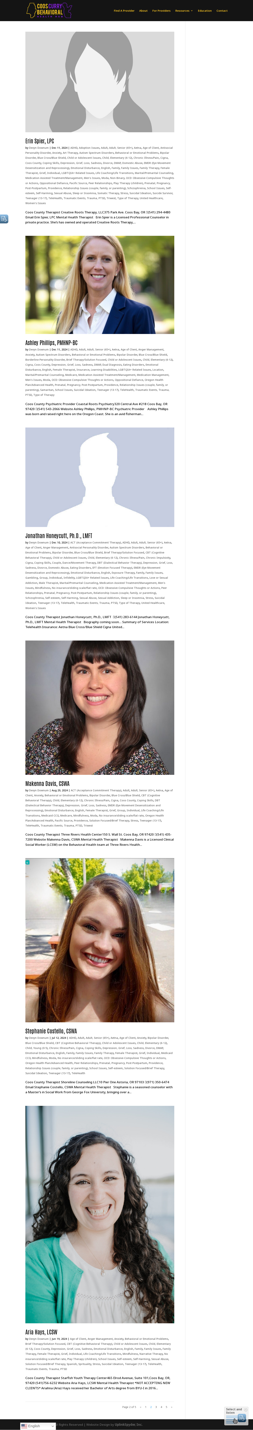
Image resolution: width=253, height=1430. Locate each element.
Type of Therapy (127, 198)
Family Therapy (149, 168)
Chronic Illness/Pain (146, 157)
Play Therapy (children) (128, 183)
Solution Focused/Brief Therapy (109, 820)
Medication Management (153, 375)
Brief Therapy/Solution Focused (86, 359)
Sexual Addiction (108, 598)
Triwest (111, 198)
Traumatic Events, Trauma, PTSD (84, 198)
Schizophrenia (136, 188)
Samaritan (47, 390)
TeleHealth (55, 198)
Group (43, 577)
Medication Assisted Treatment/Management (53, 178)
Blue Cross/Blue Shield (51, 157)
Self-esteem (52, 598)
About (143, 10)
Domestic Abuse (132, 163)
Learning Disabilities (104, 369)
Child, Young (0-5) (36, 1048)
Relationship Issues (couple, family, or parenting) (94, 188)
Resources (182, 10)
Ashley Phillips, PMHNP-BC (51, 342)
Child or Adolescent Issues (84, 157)
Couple (56, 562)
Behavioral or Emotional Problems (137, 152)
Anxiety (56, 152)
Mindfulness (42, 588)
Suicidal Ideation (140, 193)
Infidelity (69, 577)
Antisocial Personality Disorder (89, 547)
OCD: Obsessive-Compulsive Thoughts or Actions (82, 380)
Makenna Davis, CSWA (47, 783)
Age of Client (151, 147)
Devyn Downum (39, 147)
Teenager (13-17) (36, 198)
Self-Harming (44, 193)
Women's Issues (35, 203)
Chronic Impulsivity (158, 557)
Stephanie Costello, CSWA (51, 1030)
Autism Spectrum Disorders (96, 152)
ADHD (73, 147)
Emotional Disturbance (85, 168)
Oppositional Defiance (54, 183)
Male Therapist (48, 583)
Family (116, 168)
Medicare (71, 375)
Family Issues (129, 168)
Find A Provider (124, 10)
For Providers (161, 10)
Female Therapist (64, 369)
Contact (222, 10)
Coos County (33, 163)
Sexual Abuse (62, 193)
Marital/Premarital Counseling (154, 173)
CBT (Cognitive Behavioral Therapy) (78, 1043)
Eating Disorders (133, 364)
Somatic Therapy (108, 193)
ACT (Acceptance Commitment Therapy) (95, 542)
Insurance (82, 369)
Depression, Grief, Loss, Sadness (80, 163)
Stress (124, 193)
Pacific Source (78, 183)
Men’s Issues (92, 178)
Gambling (31, 577)
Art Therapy (70, 152)
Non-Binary (117, 178)
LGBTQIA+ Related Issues (77, 173)
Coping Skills (51, 163)
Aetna (137, 147)
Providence (55, 188)
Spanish (72, 1364)
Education (205, 10)
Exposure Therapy (123, 572)
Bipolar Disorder (127, 354)
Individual (53, 173)
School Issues (155, 188)
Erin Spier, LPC (39, 140)
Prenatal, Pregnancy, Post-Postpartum (79, 385)
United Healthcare (151, 198)
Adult (104, 147)
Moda (105, 178)
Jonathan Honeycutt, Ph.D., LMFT (58, 535)
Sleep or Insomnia (84, 193)
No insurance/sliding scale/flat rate (74, 588)
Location (157, 369)
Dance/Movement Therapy (79, 562)
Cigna (164, 157)
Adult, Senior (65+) (120, 147)
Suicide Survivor (162, 193)
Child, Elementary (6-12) (117, 157)
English (105, 168)
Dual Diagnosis (112, 364)
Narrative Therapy (151, 1354)
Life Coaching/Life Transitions (114, 173)
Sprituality (84, 1364)
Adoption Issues (89, 147)
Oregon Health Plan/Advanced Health (49, 1063)
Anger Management (151, 349)
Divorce (107, 163)
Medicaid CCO (50, 815)
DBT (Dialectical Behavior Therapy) (119, 562)
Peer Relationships (100, 183)
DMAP (117, 163)
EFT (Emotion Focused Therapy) (112, 567)
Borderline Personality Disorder (45, 359)
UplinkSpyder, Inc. (129, 1424)
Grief (42, 173)
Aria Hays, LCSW (41, 1331)
